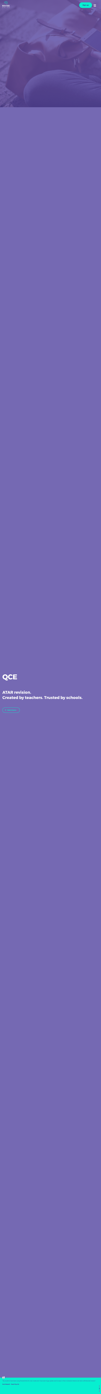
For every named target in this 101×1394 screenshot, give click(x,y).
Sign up (86, 5)
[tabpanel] (49, 1385)
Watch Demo (11, 710)
